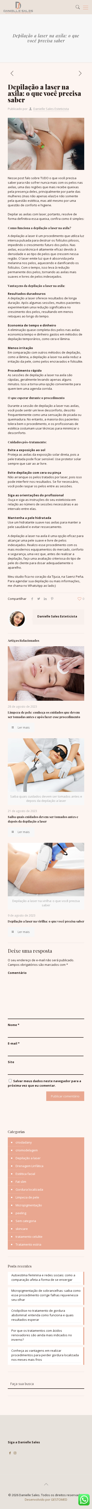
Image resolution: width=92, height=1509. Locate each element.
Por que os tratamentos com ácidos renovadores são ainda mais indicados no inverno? (41, 1335)
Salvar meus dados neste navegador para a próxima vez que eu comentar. (44, 1083)
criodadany (24, 1142)
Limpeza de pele (27, 1197)
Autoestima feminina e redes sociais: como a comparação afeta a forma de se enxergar (43, 1277)
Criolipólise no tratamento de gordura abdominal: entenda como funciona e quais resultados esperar (42, 1315)
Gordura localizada (29, 1189)
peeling (21, 1213)
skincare (22, 1229)
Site (11, 1062)
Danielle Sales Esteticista (51, 109)
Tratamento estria (28, 1244)
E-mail (14, 1043)
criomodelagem (27, 1150)
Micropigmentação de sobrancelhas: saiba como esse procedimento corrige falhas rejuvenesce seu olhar (46, 1295)
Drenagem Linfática (29, 1166)
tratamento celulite (29, 1236)
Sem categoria (26, 1221)
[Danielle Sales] (18, 7)
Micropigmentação (29, 1205)
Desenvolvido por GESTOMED (46, 1499)
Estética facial (25, 1174)
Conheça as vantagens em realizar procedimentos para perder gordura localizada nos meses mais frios (45, 1355)
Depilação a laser (28, 1158)
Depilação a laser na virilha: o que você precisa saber (46, 921)
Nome (13, 1025)
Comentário (17, 973)
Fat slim (21, 1181)
